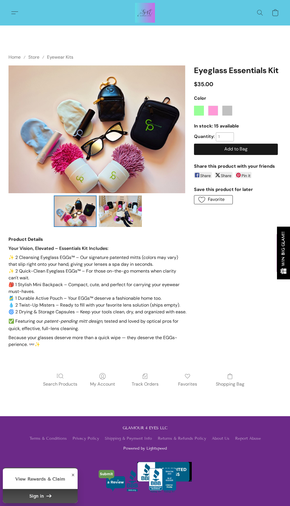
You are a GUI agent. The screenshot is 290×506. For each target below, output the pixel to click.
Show (283, 253)
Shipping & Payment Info (128, 438)
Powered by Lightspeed (145, 448)
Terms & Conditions (48, 438)
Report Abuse (248, 438)
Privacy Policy (85, 438)
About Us (220, 438)
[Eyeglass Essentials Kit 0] (75, 211)
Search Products (60, 384)
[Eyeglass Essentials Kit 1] (120, 211)
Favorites (187, 384)
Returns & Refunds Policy (182, 438)
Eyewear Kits (60, 57)
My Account (102, 384)
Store (33, 57)
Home (14, 57)
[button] (145, 13)
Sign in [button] (37, 496)
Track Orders (145, 384)
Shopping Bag (230, 384)
